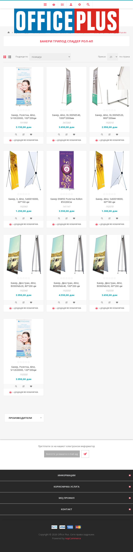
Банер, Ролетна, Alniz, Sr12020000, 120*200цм (23, 368)
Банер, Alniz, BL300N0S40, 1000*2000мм (66, 116)
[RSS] (70, 463)
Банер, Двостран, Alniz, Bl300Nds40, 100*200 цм (66, 284)
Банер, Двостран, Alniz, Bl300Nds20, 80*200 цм (23, 284)
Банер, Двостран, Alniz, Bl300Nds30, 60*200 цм (109, 284)
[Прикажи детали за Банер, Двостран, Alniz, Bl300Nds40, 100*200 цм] (66, 255)
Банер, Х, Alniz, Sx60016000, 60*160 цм (23, 200)
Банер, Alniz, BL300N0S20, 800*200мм (109, 116)
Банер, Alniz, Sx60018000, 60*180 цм (109, 200)
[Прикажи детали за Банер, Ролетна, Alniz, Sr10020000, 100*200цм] (23, 87)
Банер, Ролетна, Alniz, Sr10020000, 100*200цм (23, 116)
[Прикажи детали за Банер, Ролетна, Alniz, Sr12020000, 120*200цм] (23, 339)
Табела (4, 57)
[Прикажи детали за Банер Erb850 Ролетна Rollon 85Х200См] (66, 171)
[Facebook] (62, 463)
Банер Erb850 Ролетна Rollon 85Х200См (66, 200)
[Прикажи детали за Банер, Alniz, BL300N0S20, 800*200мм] (109, 87)
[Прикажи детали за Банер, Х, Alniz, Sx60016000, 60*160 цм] (23, 171)
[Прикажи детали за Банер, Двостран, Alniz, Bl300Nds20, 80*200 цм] (23, 255)
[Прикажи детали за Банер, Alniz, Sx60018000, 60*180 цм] (109, 171)
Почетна (8, 32)
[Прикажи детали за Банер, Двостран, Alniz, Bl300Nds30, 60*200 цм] (109, 255)
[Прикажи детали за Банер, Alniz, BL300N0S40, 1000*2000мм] (66, 87)
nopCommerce (73, 538)
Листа (9, 57)
